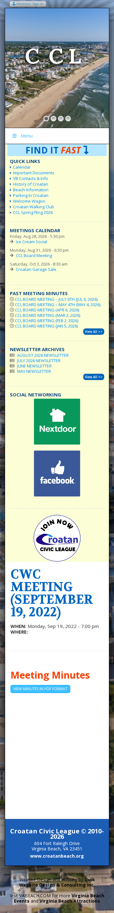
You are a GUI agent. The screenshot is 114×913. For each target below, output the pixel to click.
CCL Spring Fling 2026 (33, 212)
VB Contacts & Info (30, 178)
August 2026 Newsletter (43, 355)
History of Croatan (30, 184)
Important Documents (33, 173)
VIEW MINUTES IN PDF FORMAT (40, 689)
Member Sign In (29, 3)
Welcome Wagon (29, 201)
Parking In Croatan (30, 195)
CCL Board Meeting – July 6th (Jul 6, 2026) (56, 299)
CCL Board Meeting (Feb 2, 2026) (46, 320)
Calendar (22, 167)
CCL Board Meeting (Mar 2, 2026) (47, 315)
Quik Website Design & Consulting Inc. (57, 882)
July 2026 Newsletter (38, 360)
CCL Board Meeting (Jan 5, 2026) (46, 326)
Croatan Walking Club (33, 207)
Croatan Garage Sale (36, 269)
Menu (27, 135)
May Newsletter (34, 371)
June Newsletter (34, 366)
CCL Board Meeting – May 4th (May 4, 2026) (57, 304)
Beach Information (30, 190)
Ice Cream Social (31, 241)
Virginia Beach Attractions (70, 901)
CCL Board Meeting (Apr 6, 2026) (47, 310)
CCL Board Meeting (34, 255)
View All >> (94, 331)
